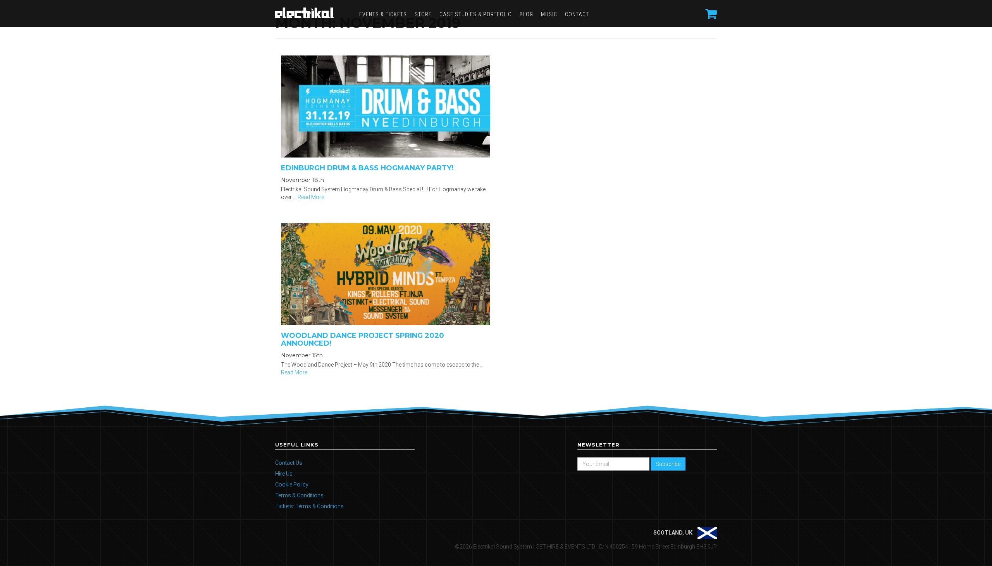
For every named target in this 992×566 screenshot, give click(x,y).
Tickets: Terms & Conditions (309, 506)
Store (423, 14)
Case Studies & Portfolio (475, 14)
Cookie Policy (291, 484)
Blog (526, 14)
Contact (577, 14)
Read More (311, 197)
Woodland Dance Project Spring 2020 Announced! (362, 339)
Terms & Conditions (299, 495)
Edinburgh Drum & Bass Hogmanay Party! (367, 168)
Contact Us (288, 463)
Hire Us (284, 474)
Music (549, 14)
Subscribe (668, 464)
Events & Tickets (383, 14)
